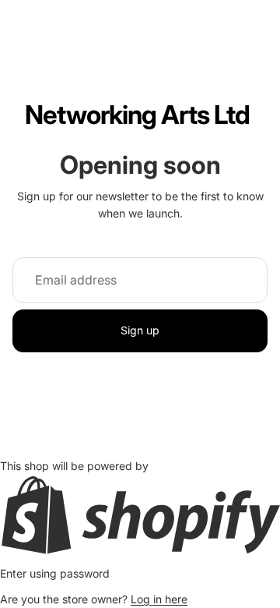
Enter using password (55, 573)
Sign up (140, 330)
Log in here (159, 599)
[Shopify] (140, 515)
